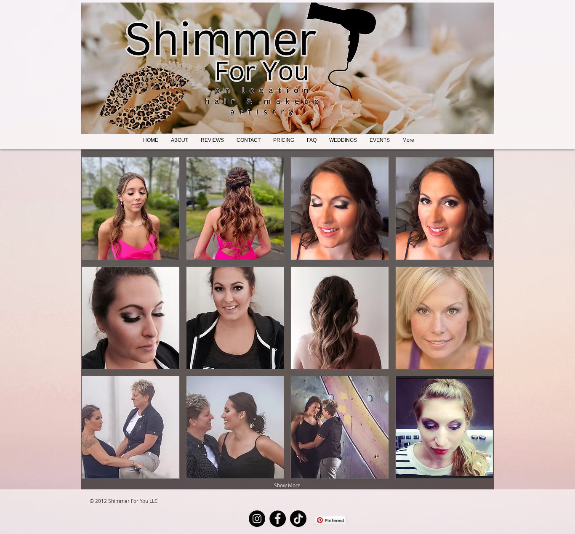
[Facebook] (277, 518)
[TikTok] (298, 518)
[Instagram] (257, 518)
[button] (130, 208)
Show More (287, 485)
